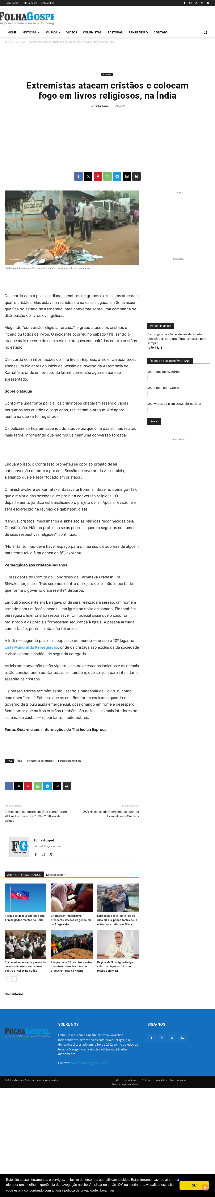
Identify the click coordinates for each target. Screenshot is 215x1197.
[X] (196, 3)
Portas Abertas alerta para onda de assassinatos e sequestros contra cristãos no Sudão (25, 966)
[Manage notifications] (205, 1187)
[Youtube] (208, 3)
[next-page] (14, 979)
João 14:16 (154, 347)
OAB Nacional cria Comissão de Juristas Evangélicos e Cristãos (111, 814)
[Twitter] (172, 1038)
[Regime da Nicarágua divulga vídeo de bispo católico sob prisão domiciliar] (118, 944)
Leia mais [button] (107, 1190)
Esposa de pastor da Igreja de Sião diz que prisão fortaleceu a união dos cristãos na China (117, 920)
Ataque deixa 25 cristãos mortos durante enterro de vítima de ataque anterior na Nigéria (71, 966)
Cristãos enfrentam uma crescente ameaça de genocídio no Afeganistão (71, 920)
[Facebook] (184, 3)
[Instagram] (190, 3)
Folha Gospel (102, 105)
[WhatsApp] (107, 176)
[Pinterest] (98, 176)
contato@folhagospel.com (89, 1063)
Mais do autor (55, 875)
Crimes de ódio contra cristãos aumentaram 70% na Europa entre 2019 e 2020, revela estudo (36, 816)
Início (8, 42)
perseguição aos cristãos (40, 760)
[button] (205, 32)
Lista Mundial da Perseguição (31, 647)
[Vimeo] (202, 3)
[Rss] (182, 1038)
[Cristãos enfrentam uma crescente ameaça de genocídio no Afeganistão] (72, 898)
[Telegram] (117, 176)
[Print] (136, 176)
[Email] (127, 176)
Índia (19, 760)
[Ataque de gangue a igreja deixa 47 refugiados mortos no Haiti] (25, 898)
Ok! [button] (194, 1185)
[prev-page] (7, 979)
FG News (20, 42)
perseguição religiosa (69, 760)
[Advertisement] (103, 18)
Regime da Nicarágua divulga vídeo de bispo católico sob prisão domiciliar (115, 966)
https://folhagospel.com (47, 846)
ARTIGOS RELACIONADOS (24, 875)
